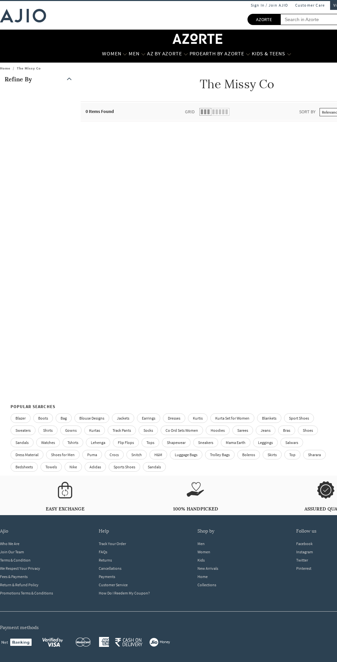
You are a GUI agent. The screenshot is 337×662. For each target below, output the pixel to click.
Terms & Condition (15, 560)
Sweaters (23, 430)
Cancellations (110, 568)
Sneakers (205, 442)
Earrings (148, 418)
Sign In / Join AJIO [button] (269, 5)
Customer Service (113, 584)
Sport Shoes (299, 418)
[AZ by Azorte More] (186, 54)
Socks (148, 430)
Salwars (291, 442)
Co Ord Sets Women (182, 430)
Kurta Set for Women (232, 418)
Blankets (269, 418)
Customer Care (310, 5)
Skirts (272, 454)
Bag (64, 418)
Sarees (242, 430)
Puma (92, 454)
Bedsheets (24, 466)
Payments (107, 576)
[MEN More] (143, 54)
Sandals (22, 442)
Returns (105, 560)
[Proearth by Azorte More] (248, 54)
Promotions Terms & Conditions (26, 593)
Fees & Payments (14, 576)
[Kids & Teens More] (289, 54)
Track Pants (122, 430)
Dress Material (27, 454)
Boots (43, 418)
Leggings (265, 442)
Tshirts (72, 442)
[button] (39, 79)
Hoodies (218, 430)
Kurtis (198, 418)
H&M (158, 454)
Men (201, 543)
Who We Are (9, 543)
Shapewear (176, 442)
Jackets (123, 418)
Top (292, 454)
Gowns (71, 430)
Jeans (266, 430)
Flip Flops (126, 442)
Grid (190, 112)
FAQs (103, 551)
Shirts (48, 430)
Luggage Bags (186, 454)
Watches (48, 442)
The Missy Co (29, 68)
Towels (51, 466)
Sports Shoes (124, 466)
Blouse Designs (91, 418)
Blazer (20, 418)
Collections (206, 584)
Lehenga (98, 442)
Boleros (248, 454)
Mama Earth (236, 442)
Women (203, 551)
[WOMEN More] (125, 54)
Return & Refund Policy (19, 584)
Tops (150, 442)
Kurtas (94, 430)
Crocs (114, 454)
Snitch (136, 454)
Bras (286, 430)
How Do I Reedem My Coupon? (124, 593)
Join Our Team (12, 551)
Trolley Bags (220, 454)
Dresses (174, 418)
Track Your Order (112, 543)
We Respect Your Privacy (20, 568)
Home (5, 68)
